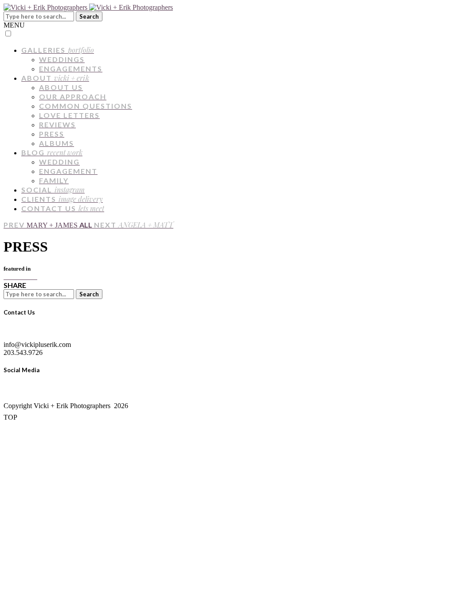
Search (89, 16)
